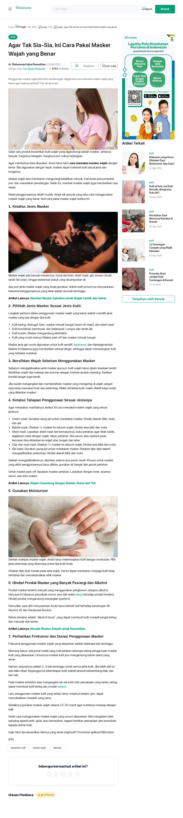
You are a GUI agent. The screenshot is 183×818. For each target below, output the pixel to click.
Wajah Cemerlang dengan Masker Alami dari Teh (63, 483)
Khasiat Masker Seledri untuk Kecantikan (57, 628)
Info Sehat (32, 27)
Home (11, 27)
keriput (62, 686)
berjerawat (80, 344)
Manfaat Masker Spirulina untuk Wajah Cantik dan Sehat (68, 298)
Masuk (165, 9)
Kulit (50, 27)
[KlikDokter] (30, 9)
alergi (79, 594)
